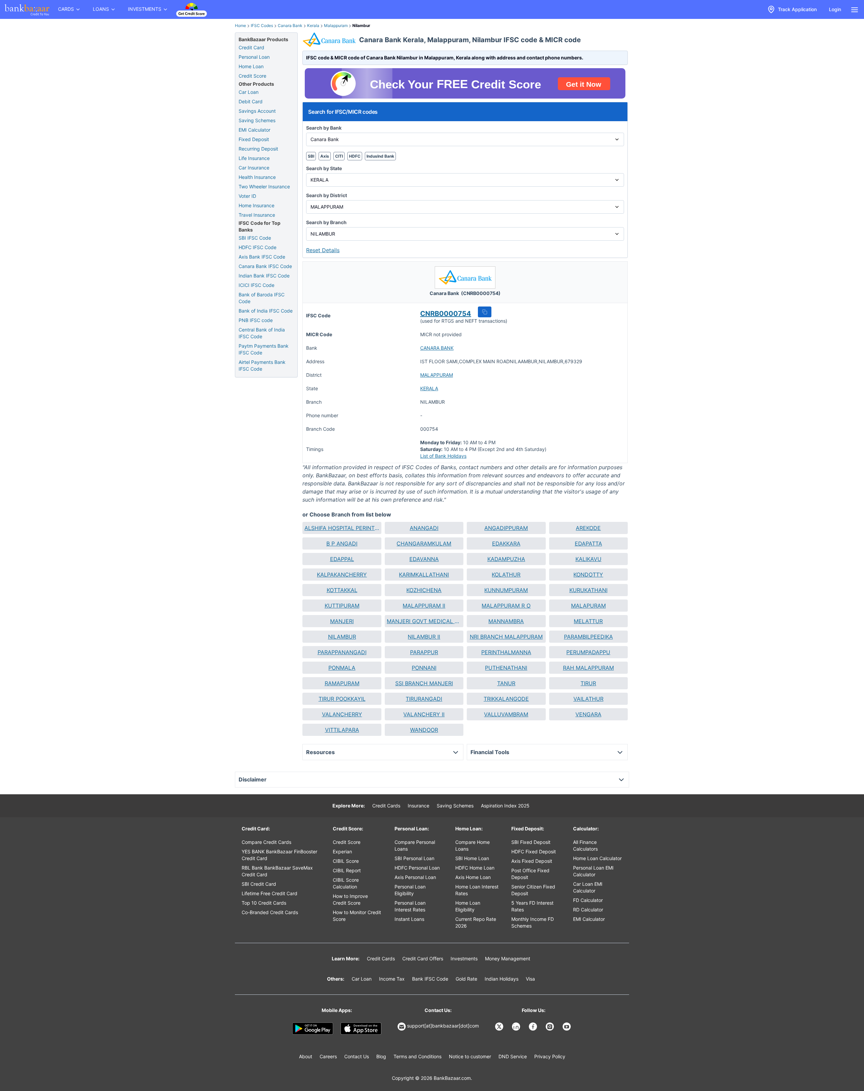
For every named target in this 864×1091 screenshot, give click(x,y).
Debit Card (251, 101)
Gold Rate (466, 979)
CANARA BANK (437, 348)
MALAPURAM (588, 605)
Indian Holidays (501, 979)
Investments (464, 958)
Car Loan (249, 92)
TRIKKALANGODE (506, 698)
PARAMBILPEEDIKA (588, 636)
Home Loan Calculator (597, 858)
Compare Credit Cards (266, 842)
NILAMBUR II (424, 636)
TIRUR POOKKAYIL (342, 698)
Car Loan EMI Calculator (587, 887)
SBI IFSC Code (255, 238)
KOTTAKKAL (342, 590)
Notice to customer (470, 1056)
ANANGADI (424, 528)
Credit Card (251, 47)
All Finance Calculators (585, 845)
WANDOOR (424, 729)
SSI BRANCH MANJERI (424, 683)
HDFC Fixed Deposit (533, 851)
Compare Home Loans (472, 845)
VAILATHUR (588, 698)
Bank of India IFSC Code (266, 311)
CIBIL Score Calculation (346, 883)
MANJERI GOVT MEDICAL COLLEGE (424, 621)
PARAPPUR (424, 652)
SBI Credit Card (259, 884)
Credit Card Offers (422, 958)
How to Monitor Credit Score (357, 915)
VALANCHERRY (342, 714)
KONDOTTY (588, 574)
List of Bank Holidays (443, 456)
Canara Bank (290, 25)
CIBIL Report (347, 870)
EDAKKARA (506, 543)
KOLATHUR (506, 574)
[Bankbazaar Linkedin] (516, 1026)
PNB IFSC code (256, 320)
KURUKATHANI (588, 590)
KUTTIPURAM (342, 605)
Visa (530, 979)
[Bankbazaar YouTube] (567, 1026)
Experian (342, 851)
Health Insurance (257, 177)
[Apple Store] (361, 1028)
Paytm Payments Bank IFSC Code (264, 349)
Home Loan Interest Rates (476, 890)
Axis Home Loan (473, 877)
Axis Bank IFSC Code (262, 257)
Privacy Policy (549, 1056)
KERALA (429, 388)
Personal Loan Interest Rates (410, 906)
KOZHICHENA (423, 590)
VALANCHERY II (423, 714)
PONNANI (424, 667)
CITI (339, 156)
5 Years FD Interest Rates (532, 906)
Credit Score (252, 76)
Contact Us (356, 1056)
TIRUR (588, 683)
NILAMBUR (342, 636)
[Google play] (312, 1028)
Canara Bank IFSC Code (265, 266)
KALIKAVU (588, 559)
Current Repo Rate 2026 (475, 922)
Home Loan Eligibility (467, 906)
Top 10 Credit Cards (264, 903)
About (305, 1056)
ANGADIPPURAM (506, 528)
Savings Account (257, 111)
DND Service (512, 1056)
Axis (324, 156)
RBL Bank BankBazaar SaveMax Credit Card (277, 871)
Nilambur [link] (361, 25)
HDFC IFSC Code (257, 247)
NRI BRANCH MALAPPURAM (506, 636)
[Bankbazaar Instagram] (550, 1026)
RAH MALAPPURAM (588, 667)
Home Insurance (256, 205)
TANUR (506, 683)
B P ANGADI (341, 543)
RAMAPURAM (342, 683)
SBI (311, 156)
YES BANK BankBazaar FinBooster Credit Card (279, 855)
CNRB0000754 (445, 314)
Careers (328, 1056)
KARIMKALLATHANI (424, 574)
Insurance (418, 805)
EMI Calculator (254, 130)
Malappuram (336, 25)
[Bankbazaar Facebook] (533, 1026)
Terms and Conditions (417, 1056)
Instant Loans (409, 919)
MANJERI (342, 621)
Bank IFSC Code (430, 979)
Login (835, 9)
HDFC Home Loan (474, 868)
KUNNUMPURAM (506, 590)
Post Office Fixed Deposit (530, 874)
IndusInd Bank (380, 156)
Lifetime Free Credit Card (269, 893)
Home (240, 25)
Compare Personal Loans (415, 845)
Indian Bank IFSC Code (264, 275)
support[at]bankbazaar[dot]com (443, 1026)
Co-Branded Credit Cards (270, 912)
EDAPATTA (588, 543)
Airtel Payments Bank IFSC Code (262, 365)
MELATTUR (588, 621)
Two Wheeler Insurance (264, 186)
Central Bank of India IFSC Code (262, 333)
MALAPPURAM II (424, 605)
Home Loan (251, 66)
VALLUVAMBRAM (506, 714)
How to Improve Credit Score (350, 899)
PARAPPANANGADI (342, 652)
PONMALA (341, 667)
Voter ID (247, 196)
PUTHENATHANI (506, 667)
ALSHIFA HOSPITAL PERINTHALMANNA (341, 528)
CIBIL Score (346, 861)
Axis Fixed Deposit (531, 861)
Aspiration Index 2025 (505, 805)
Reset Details (323, 250)
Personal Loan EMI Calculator (593, 871)
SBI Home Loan (472, 858)
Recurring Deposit (258, 149)
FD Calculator (588, 900)
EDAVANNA (424, 559)
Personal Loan (254, 57)
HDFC (354, 156)
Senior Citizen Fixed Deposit (533, 890)
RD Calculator (588, 909)
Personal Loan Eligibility (410, 890)
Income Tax (392, 979)
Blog (381, 1056)
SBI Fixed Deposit (530, 842)
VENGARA (588, 714)
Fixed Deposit (254, 139)
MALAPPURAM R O (506, 605)
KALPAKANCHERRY (342, 574)
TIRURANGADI (424, 698)
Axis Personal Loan (415, 877)
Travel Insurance (257, 215)
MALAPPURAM (436, 375)
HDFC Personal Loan (417, 868)
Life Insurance (254, 158)
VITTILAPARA (342, 729)
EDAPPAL (342, 559)
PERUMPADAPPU (588, 652)
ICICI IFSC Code (256, 285)
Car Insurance (254, 167)
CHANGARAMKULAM (424, 543)
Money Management (507, 958)
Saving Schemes (257, 120)
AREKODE (588, 528)
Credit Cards (386, 805)
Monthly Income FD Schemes (532, 922)
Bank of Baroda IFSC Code (262, 298)
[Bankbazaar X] (500, 1026)
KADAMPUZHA (506, 559)
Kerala (313, 25)
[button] (484, 312)
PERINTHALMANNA (506, 652)
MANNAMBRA (506, 621)
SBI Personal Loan (414, 858)
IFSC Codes (262, 25)
